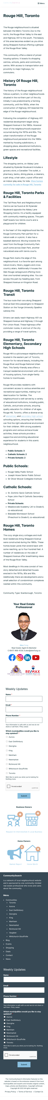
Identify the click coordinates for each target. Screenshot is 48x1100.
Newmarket (13, 759)
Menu (42, 3)
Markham (13, 755)
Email (9, 705)
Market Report (15, 864)
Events (8, 944)
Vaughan (12, 933)
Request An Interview (15, 832)
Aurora (11, 737)
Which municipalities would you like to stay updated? (22, 732)
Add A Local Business (33, 832)
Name (9, 694)
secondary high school (32, 416)
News (8, 959)
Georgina (12, 746)
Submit (24, 796)
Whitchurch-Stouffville (18, 769)
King (11, 750)
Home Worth (32, 864)
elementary (11, 416)
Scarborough (27, 593)
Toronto (38, 593)
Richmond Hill (14, 764)
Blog (8, 940)
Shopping (10, 948)
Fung (24, 645)
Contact (9, 955)
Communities (11, 900)
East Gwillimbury (16, 741)
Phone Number (13, 715)
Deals (8, 951)
